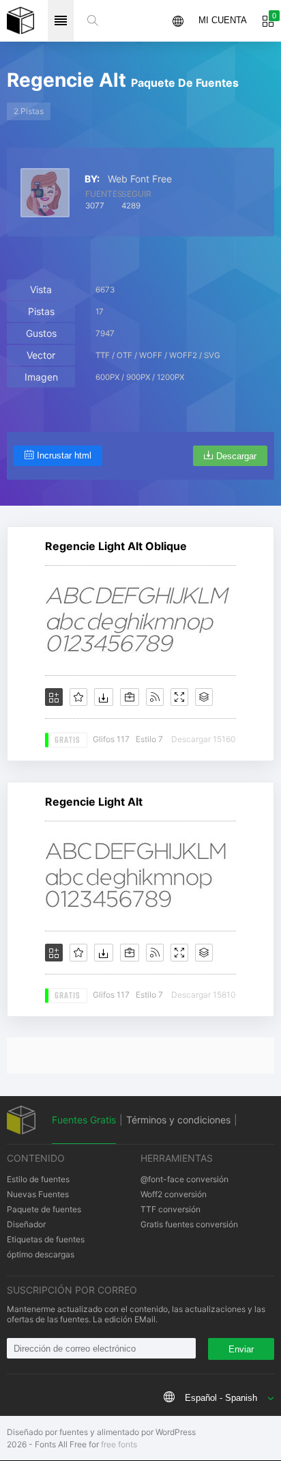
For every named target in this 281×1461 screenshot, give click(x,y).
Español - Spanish (221, 1398)
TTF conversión (170, 1209)
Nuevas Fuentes (38, 1194)
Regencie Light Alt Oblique (116, 546)
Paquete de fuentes (44, 1209)
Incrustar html (64, 455)
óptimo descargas (40, 1254)
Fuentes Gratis (84, 1119)
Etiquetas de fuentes (46, 1239)
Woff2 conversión (173, 1194)
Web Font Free (140, 179)
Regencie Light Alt (94, 801)
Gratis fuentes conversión (189, 1224)
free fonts (119, 1444)
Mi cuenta (222, 20)
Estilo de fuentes (38, 1179)
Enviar (241, 1349)
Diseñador (26, 1224)
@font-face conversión (184, 1179)
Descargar (236, 456)
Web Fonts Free (20, 20)
